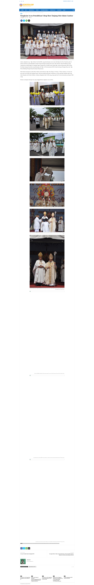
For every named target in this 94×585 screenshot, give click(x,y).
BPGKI (37, 10)
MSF (58, 543)
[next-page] (73, 566)
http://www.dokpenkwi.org (30, 561)
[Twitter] (24, 21)
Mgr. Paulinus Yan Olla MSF (36, 543)
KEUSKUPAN (31, 10)
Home (21, 12)
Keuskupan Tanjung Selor (27, 543)
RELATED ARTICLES (24, 566)
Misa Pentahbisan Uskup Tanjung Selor (51, 543)
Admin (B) (22, 17)
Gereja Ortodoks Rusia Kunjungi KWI (27, 553)
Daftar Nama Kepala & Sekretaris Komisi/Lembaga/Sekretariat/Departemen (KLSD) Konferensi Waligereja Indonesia (36, 579)
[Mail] (23, 1)
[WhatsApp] (26, 21)
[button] (73, 10)
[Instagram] (21, 1)
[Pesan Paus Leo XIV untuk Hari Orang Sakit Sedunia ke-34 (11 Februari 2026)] (47, 572)
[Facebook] (20, 1)
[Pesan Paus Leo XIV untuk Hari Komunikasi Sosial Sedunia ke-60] (25, 572)
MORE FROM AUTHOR (32, 566)
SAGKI (64, 10)
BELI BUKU (59, 10)
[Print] (29, 21)
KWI (26, 10)
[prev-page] (71, 566)
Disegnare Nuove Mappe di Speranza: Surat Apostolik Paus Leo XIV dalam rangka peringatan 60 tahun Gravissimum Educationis (58, 579)
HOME (22, 10)
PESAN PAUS (52, 10)
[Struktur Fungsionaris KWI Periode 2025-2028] (69, 572)
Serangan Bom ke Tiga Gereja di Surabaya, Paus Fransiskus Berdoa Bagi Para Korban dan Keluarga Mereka (61, 554)
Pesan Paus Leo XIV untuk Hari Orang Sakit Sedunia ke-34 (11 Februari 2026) (47, 578)
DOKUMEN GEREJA (44, 10)
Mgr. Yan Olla (43, 543)
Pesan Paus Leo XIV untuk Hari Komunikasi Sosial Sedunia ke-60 (25, 578)
